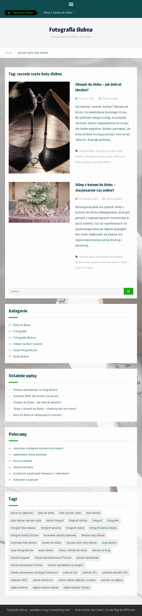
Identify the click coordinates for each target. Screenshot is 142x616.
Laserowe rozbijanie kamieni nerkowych (38, 448)
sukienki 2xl (70, 572)
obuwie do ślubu (51, 542)
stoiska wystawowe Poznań (27, 565)
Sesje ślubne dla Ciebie (89, 610)
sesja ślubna (109, 542)
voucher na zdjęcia (112, 580)
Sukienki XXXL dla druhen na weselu (35, 396)
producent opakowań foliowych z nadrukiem (41, 473)
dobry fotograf (55, 520)
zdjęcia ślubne (19, 587)
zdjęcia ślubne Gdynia (45, 587)
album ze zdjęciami (22, 513)
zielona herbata (23, 467)
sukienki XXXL (19, 580)
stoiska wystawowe (87, 557)
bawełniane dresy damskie (29, 454)
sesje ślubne (45, 550)
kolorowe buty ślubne (24, 542)
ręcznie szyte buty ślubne (96, 162)
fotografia (113, 520)
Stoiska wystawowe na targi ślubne (35, 389)
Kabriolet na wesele (25, 479)
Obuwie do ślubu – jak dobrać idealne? (37, 402)
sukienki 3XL (89, 572)
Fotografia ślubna (71, 29)
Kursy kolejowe (22, 461)
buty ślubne (102, 256)
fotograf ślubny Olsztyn (25, 535)
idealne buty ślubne (93, 535)
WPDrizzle (129, 610)
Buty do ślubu (110, 98)
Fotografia (19, 331)
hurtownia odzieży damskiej (60, 535)
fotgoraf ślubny (78, 520)
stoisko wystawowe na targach (65, 565)
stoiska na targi (101, 550)
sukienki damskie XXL (115, 572)
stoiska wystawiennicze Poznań (53, 557)
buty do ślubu (87, 151)
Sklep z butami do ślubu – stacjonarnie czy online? (45, 408)
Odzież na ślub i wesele (27, 344)
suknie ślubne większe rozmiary (77, 580)
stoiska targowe (20, 557)
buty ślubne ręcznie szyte (98, 156)
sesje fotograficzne (22, 550)
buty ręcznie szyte (106, 151)
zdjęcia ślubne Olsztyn (76, 587)
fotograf (97, 520)
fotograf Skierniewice (23, 528)
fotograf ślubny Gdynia (103, 528)
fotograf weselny (51, 528)
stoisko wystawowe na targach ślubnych (34, 572)
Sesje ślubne (21, 356)
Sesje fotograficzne (25, 350)
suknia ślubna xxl (43, 580)
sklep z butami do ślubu (73, 550)
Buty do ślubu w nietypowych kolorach (37, 415)
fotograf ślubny (75, 528)
